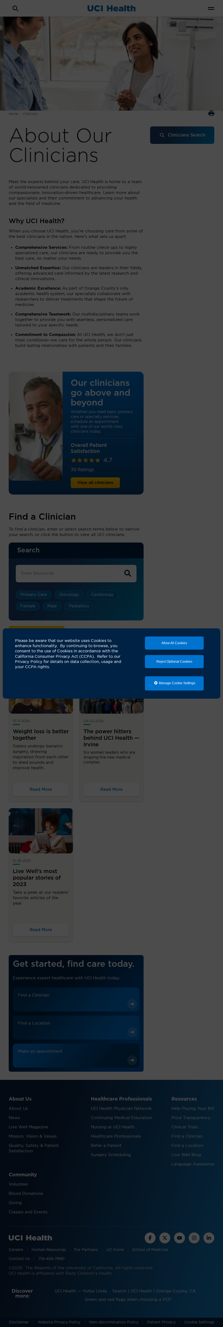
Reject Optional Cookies (174, 662)
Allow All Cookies (174, 643)
